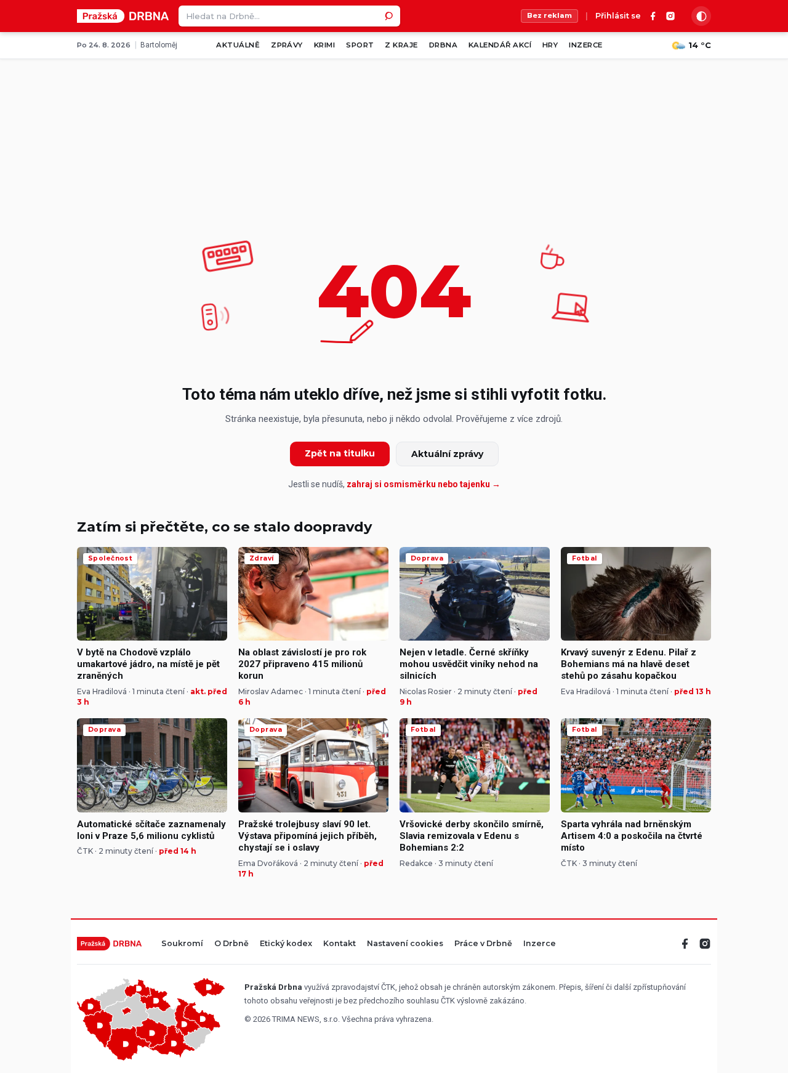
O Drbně (231, 944)
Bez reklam (549, 15)
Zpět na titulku (340, 453)
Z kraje (401, 45)
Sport (360, 45)
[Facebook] (653, 16)
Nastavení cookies (405, 944)
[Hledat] (389, 16)
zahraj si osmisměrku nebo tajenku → (424, 484)
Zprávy (287, 45)
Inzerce (585, 45)
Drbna (443, 45)
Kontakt (339, 944)
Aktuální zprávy (447, 454)
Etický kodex (286, 944)
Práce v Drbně (483, 944)
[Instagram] (670, 16)
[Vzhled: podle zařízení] (701, 16)
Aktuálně (238, 45)
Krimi (324, 45)
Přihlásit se (618, 16)
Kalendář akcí (499, 45)
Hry (550, 45)
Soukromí (182, 944)
